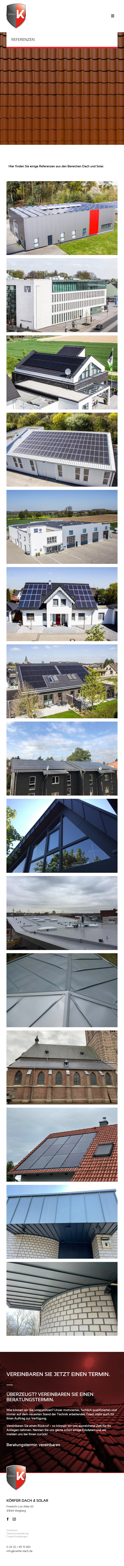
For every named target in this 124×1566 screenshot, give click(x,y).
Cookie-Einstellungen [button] (16, 1536)
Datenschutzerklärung (17, 1533)
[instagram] (14, 1519)
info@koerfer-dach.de (19, 1551)
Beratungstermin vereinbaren (33, 1444)
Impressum (12, 1530)
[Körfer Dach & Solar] (16, 5)
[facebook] (7, 1519)
